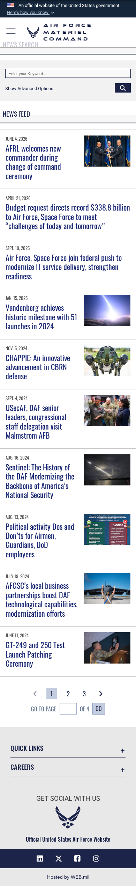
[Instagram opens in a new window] (96, 859)
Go (99, 708)
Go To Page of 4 (60, 709)
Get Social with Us (68, 799)
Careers (22, 767)
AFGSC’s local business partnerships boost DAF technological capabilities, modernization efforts (41, 599)
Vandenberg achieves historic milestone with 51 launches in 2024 (41, 316)
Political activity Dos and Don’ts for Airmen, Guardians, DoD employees (40, 540)
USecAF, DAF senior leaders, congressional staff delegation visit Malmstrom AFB (36, 421)
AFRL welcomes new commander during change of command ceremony (33, 161)
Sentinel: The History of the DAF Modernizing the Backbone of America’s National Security (40, 480)
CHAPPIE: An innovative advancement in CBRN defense (38, 367)
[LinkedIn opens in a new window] (40, 859)
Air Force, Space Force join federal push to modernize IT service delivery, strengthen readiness (64, 266)
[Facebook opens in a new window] (77, 859)
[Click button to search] (123, 87)
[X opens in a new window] (58, 859)
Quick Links (26, 748)
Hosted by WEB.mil (68, 877)
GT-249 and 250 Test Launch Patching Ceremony (35, 654)
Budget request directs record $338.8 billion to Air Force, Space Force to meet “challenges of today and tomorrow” (68, 216)
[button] (31, 12)
